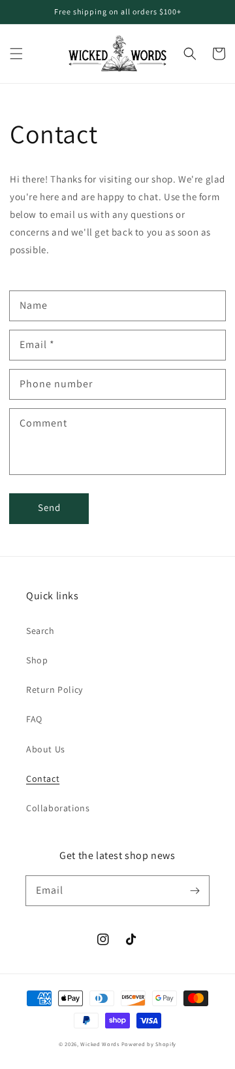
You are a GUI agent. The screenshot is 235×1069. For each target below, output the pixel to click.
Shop (37, 660)
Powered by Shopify (149, 1043)
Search (40, 631)
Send (49, 507)
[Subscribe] (194, 890)
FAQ (34, 719)
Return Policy (54, 689)
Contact (42, 778)
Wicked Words (99, 1043)
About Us (45, 749)
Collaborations (57, 808)
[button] (16, 53)
